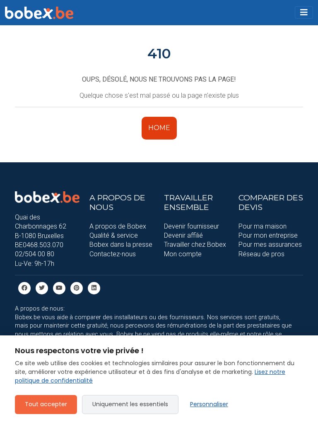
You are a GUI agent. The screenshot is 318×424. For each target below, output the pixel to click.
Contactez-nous (112, 254)
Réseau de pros (261, 254)
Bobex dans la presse (120, 244)
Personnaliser (209, 404)
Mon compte (183, 254)
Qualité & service (113, 235)
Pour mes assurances (270, 244)
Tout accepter (46, 404)
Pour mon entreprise (268, 235)
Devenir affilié (183, 235)
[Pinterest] (76, 288)
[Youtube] (59, 288)
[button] (304, 12)
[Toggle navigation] (304, 12)
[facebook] (24, 288)
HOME (159, 128)
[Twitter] (42, 288)
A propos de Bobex (117, 226)
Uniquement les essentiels (130, 404)
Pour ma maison (262, 226)
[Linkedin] (94, 288)
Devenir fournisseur (191, 226)
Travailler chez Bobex (195, 244)
